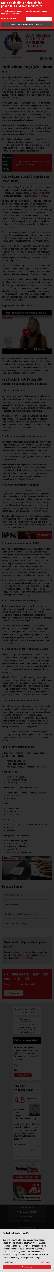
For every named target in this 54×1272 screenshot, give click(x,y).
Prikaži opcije (44, 1262)
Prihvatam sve (27, 1267)
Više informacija (10, 1262)
